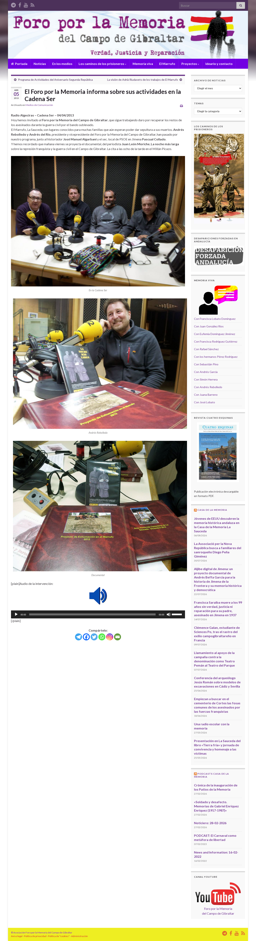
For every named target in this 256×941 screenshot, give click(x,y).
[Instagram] (109, 636)
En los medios (62, 64)
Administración (79, 936)
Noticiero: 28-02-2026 (210, 823)
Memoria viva (143, 64)
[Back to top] (247, 932)
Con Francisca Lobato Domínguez (214, 318)
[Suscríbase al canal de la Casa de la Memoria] (13, 4)
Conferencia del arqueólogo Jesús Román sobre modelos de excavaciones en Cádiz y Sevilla (217, 682)
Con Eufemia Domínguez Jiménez (214, 334)
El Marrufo (167, 64)
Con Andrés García (206, 372)
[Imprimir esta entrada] (181, 105)
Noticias (40, 64)
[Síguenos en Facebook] (19, 4)
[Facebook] (86, 636)
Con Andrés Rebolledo (208, 387)
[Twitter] (94, 636)
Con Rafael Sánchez (206, 349)
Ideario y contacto (219, 64)
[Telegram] (78, 636)
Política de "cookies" (59, 936)
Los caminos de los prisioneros (102, 64)
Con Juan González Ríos (209, 326)
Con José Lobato (204, 402)
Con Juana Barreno (206, 394)
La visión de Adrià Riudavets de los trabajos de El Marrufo (142, 79)
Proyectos (189, 64)
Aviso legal (16, 936)
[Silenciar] (169, 614)
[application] (98, 614)
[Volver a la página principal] (128, 35)
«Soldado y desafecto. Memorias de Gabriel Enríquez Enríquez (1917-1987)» (216, 806)
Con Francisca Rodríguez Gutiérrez (215, 341)
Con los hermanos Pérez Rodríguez (215, 356)
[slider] (177, 614)
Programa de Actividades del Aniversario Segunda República (55, 79)
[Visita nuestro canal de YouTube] (26, 4)
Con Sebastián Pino (206, 364)
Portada (20, 64)
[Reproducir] (16, 614)
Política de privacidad (35, 936)
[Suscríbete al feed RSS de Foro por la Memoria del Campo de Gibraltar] (32, 4)
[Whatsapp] (101, 636)
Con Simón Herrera (206, 379)
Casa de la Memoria (212, 509)
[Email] (117, 636)
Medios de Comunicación (39, 104)
